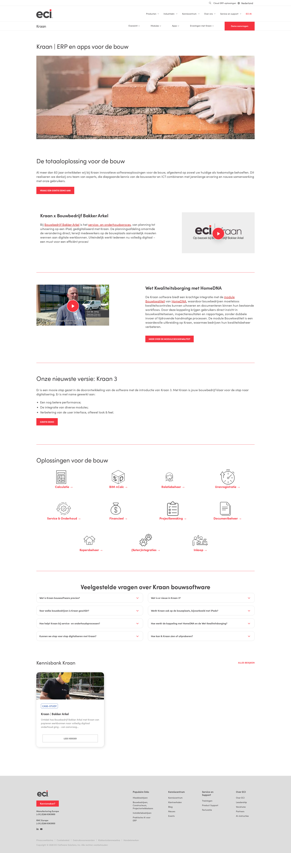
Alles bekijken (246, 662)
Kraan (41, 26)
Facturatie (207, 809)
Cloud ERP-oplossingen (224, 3)
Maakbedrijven (140, 797)
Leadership (241, 802)
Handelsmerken (131, 840)
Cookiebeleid (63, 840)
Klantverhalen (175, 802)
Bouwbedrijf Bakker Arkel (61, 224)
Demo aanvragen (239, 26)
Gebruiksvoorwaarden (84, 840)
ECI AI (249, 13)
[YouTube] (41, 829)
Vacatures (241, 806)
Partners (240, 811)
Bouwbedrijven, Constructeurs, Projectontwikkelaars (143, 805)
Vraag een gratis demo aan (55, 190)
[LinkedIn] (37, 829)
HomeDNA (179, 301)
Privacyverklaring (44, 840)
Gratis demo (47, 421)
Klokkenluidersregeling (109, 840)
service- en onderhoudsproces (109, 224)
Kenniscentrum (175, 797)
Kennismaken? (47, 803)
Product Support (210, 805)
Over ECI (240, 797)
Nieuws (171, 811)
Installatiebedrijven (142, 812)
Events (171, 815)
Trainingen (207, 800)
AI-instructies (242, 815)
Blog (170, 806)
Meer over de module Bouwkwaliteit (169, 338)
